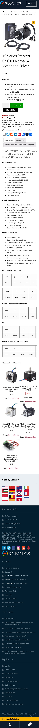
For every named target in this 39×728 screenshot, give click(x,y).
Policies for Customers (12, 681)
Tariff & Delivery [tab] (11, 145)
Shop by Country (10, 599)
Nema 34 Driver (19, 124)
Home (6, 12)
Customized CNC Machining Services (17, 628)
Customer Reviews (11, 700)
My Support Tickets (11, 674)
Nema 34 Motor (29, 124)
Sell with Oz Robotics (16, 583)
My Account (10, 724)
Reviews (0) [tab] (20, 140)
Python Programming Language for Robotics (20, 632)
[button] (33, 22)
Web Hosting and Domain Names (16, 689)
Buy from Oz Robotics (16, 576)
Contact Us (8, 572)
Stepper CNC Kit (7, 127)
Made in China (10, 124)
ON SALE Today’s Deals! (13, 587)
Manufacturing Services (13, 524)
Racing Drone (9, 619)
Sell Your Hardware (11, 516)
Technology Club (10, 591)
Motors (24, 12)
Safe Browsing (10, 693)
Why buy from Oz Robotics (14, 602)
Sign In (7, 666)
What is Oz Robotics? (12, 568)
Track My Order (10, 670)
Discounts (8, 595)
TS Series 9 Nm (17, 127)
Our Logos (8, 696)
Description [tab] (9, 140)
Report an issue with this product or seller (18, 130)
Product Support (10, 606)
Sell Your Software (11, 520)
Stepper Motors (28, 122)
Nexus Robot (13, 468)
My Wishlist (9, 677)
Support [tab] (31, 145)
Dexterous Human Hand (13, 648)
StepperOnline (12, 118)
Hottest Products (15, 12)
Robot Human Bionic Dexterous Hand (17, 640)
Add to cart (17, 105)
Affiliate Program (10, 527)
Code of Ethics (10, 685)
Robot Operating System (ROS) (15, 636)
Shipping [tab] (22, 145)
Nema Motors (31, 12)
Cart (25, 722)
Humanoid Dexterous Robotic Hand (17, 644)
